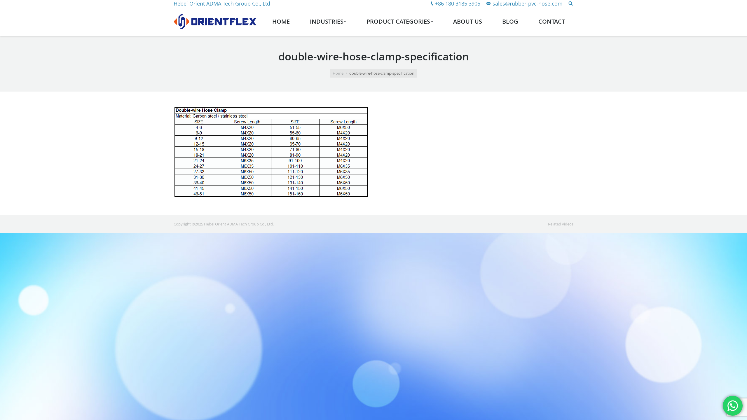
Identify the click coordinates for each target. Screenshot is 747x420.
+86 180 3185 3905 (457, 3)
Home (338, 73)
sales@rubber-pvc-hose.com (528, 3)
